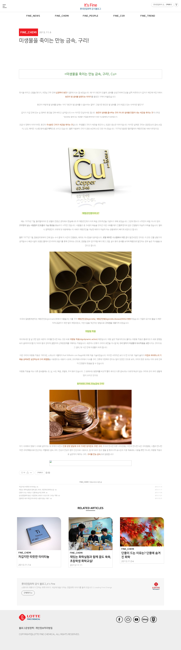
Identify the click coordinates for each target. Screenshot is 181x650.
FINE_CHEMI (62, 16)
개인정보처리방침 (44, 628)
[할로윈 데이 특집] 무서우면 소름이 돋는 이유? (34, 498)
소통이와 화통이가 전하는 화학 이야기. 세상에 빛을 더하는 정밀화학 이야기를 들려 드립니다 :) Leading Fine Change (66, 587)
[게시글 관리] (31, 473)
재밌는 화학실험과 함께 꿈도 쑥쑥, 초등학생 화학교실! (36, 490)
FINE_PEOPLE (90, 16)
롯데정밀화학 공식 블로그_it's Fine (38, 584)
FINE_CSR (119, 16)
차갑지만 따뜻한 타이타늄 (27, 487)
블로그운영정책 (26, 628)
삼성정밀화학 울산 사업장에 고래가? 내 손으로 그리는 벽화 (38, 495)
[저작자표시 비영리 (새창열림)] (47, 473)
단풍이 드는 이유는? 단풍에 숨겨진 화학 (32, 493)
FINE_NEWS (33, 16)
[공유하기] (27, 473)
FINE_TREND (147, 16)
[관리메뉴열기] (176, 5)
